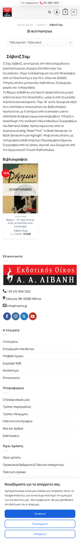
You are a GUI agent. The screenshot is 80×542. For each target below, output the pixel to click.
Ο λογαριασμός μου (16, 400)
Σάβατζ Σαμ (21, 230)
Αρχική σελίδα (25, 24)
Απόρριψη (40, 534)
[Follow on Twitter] (24, 316)
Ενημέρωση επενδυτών (18, 349)
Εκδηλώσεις (11, 436)
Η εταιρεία (10, 341)
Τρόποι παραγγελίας (17, 407)
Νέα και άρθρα (13, 428)
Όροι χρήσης (12, 457)
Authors (41, 24)
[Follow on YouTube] (33, 316)
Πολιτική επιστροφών (18, 421)
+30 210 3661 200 (19, 291)
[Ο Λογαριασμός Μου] (57, 12)
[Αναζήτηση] (49, 12)
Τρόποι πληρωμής (15, 414)
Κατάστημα (11, 370)
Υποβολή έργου (13, 356)
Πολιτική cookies (14, 472)
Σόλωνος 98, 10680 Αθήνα (23, 299)
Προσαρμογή (40, 524)
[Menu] (74, 12)
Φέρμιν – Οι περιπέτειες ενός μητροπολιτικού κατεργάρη (20, 223)
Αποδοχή (40, 513)
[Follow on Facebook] (7, 316)
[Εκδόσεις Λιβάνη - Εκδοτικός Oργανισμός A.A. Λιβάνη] (15, 12)
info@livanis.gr (17, 306)
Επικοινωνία (11, 378)
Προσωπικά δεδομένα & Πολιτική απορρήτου (33, 465)
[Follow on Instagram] (16, 316)
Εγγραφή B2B (12, 363)
